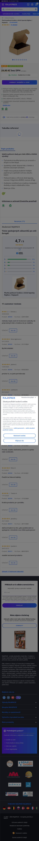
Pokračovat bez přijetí (27, 397)
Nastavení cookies (19, 435)
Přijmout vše (19, 441)
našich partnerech (19, 428)
